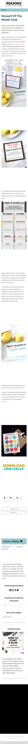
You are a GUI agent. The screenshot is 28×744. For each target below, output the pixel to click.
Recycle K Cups (14, 509)
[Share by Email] (23, 496)
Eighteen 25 (4, 401)
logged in (13, 547)
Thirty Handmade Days (17, 44)
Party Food (13, 512)
